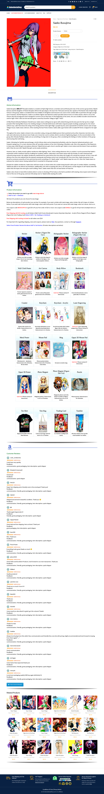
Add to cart (65, 35)
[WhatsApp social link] (78, 2)
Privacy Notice (57, 789)
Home (54, 19)
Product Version (57, 31)
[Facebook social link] (69, 2)
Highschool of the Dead (62, 19)
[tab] (52, 92)
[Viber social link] (82, 2)
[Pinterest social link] (75, 2)
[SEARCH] (73, 7)
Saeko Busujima (80, 49)
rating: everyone (71, 49)
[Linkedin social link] (77, 2)
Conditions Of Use (48, 789)
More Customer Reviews (16, 684)
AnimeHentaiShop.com (50, 791)
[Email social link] (73, 2)
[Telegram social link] (80, 2)
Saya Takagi (14, 711)
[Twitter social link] (71, 2)
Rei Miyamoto (90, 711)
